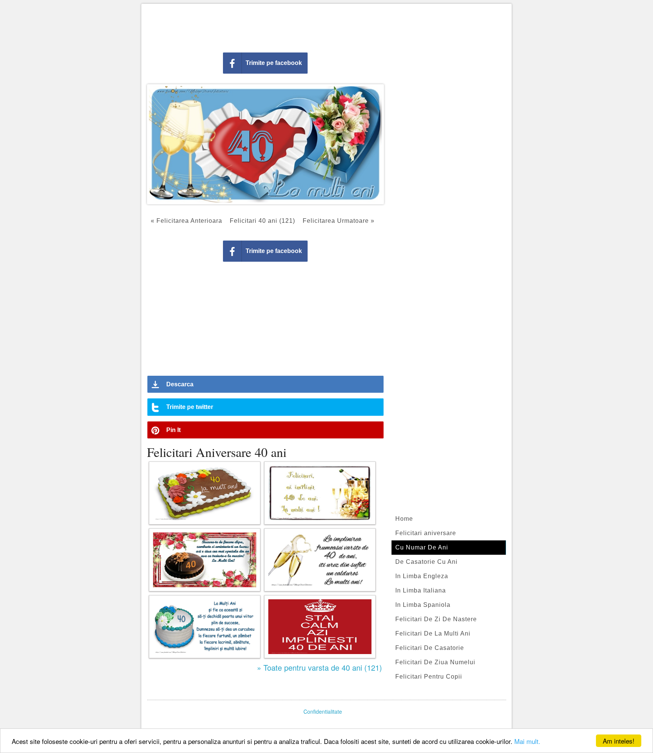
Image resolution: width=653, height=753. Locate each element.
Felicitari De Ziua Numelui (435, 662)
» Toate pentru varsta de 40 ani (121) (319, 667)
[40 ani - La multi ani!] (204, 493)
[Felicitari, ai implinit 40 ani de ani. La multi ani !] (319, 493)
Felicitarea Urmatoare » (338, 221)
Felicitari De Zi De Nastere (436, 619)
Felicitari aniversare (425, 533)
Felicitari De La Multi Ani (432, 633)
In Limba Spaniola (422, 605)
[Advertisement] (326, 26)
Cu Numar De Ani (421, 547)
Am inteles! (618, 740)
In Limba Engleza (421, 576)
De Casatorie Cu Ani (426, 562)
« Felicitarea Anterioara (186, 221)
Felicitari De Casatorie (429, 648)
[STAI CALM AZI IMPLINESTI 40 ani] (319, 626)
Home (404, 518)
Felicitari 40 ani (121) (262, 221)
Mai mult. (527, 741)
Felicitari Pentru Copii (428, 676)
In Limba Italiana (420, 590)
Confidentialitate (322, 711)
